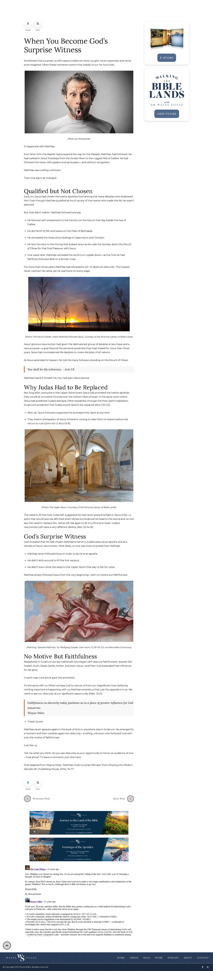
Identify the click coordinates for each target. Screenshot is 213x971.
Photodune (84, 139)
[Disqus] (79, 900)
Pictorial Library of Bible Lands (116, 336)
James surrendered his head (88, 519)
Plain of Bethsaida (81, 231)
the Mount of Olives (116, 360)
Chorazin (99, 237)
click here (75, 757)
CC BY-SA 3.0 (97, 647)
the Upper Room (65, 392)
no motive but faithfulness (112, 575)
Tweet (35, 721)
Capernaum (81, 237)
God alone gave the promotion (57, 677)
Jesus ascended (36, 360)
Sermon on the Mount (82, 220)
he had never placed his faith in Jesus (99, 515)
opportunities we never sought (81, 60)
